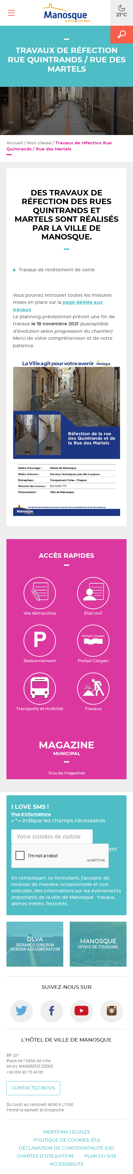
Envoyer (107, 849)
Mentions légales (66, 1132)
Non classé (39, 143)
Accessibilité (67, 1164)
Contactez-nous (33, 1088)
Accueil (14, 143)
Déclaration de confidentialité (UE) (66, 1148)
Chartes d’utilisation (45, 1156)
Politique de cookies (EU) (66, 1140)
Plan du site (100, 1156)
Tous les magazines (66, 773)
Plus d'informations (31, 814)
